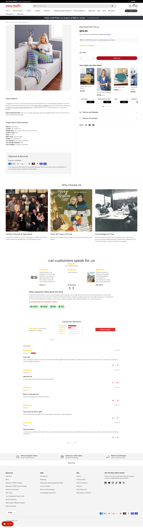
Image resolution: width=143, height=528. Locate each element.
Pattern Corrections (12, 489)
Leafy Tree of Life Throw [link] (85, 87)
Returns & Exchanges (47, 489)
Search (79, 476)
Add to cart (116, 58)
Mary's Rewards (11, 506)
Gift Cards (111, 11)
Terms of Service (11, 499)
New (98, 11)
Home (7, 22)
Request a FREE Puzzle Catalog (16, 486)
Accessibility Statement (48, 493)
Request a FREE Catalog (14, 483)
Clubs (104, 11)
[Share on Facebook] (90, 125)
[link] (87, 76)
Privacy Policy (81, 479)
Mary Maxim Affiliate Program (15, 503)
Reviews (79, 486)
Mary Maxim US (82, 489)
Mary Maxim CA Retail (84, 493)
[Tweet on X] (86, 125)
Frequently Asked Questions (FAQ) (51, 483)
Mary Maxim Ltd (13, 520)
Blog (7, 479)
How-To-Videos (45, 486)
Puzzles (37, 11)
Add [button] (90, 102)
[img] (71, 264)
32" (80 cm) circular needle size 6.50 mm (19, 107)
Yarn (7, 11)
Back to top (71, 463)
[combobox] (74, 6)
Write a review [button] (105, 329)
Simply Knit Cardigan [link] (104, 92)
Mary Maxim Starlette (41, 105)
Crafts (29, 11)
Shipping (43, 479)
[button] (112, 6)
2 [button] (70, 442)
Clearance (91, 11)
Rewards (20, 14)
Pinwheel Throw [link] (119, 87)
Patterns (47, 11)
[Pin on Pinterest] (93, 125)
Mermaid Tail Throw (24, 22)
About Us (9, 476)
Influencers (9, 14)
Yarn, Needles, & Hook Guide (15, 496)
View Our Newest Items (24, 1)
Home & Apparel (78, 11)
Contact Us (44, 476)
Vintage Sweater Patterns (62, 11)
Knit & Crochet (18, 11)
